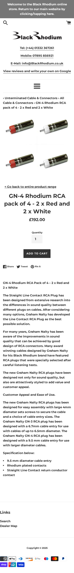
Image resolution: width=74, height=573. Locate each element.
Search (5, 521)
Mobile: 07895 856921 (37, 55)
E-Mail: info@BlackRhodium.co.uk (37, 63)
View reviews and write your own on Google (37, 71)
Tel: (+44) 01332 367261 (37, 48)
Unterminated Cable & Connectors (31, 98)
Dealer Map (8, 526)
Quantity (37, 232)
